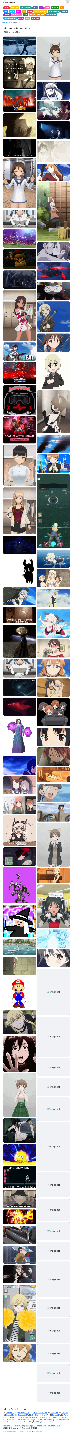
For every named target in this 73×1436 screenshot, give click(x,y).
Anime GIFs (10, 1413)
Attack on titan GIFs (40, 1413)
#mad (7, 355)
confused (55, 8)
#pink (6, 714)
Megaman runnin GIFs (37, 1417)
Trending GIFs (30, 1426)
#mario (7, 246)
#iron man (8, 441)
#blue (6, 546)
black (35, 8)
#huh (6, 584)
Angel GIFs (35, 1420)
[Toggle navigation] (67, 2)
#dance (41, 387)
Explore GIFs (7, 1426)
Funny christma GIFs (52, 1417)
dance (12, 11)
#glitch (7, 413)
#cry (40, 761)
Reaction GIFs (19, 1426)
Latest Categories (54, 1426)
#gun (6, 600)
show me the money (37, 15)
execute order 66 (9, 18)
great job (7, 15)
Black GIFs (54, 1413)
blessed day (17, 15)
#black (7, 549)
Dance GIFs (56, 1415)
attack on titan (26, 8)
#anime (7, 358)
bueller (20, 18)
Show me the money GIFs (48, 1420)
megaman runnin (40, 11)
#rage (7, 898)
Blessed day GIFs (24, 1420)
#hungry (7, 841)
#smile (7, 1357)
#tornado (8, 621)
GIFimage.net (6, 22)
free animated (51, 15)
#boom (7, 694)
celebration (35, 18)
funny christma (54, 11)
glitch (30, 11)
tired (27, 18)
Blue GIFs (64, 1413)
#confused (8, 1206)
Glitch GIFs (24, 1417)
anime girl (14, 8)
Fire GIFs (13, 1417)
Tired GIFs (36, 1422)
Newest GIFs (41, 1426)
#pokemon (8, 1162)
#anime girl (42, 95)
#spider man (9, 438)
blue (41, 8)
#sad (6, 863)
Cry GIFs (35, 1415)
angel (25, 15)
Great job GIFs (12, 1420)
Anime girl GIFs (23, 1413)
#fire (6, 1219)
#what (7, 1203)
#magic (41, 448)
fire (24, 11)
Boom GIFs (10, 1415)
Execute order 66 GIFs (15, 1422)
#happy (7, 929)
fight (18, 11)
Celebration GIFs (47, 1422)
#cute (6, 932)
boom (47, 8)
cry (62, 8)
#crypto (7, 935)
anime (6, 8)
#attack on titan (10, 135)
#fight (7, 287)
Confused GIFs (23, 1415)
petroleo (64, 11)
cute (5, 11)
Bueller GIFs (28, 1422)
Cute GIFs (45, 1415)
